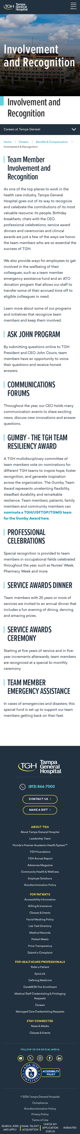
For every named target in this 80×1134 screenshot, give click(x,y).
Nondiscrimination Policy (40, 885)
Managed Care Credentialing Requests (40, 1011)
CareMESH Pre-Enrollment (40, 987)
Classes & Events (40, 913)
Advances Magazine (40, 865)
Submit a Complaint (40, 952)
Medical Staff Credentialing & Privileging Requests (40, 996)
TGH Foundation (40, 852)
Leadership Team (40, 838)
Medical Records (40, 933)
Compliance (40, 1103)
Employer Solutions (40, 878)
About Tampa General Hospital (40, 832)
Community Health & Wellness (40, 872)
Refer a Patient (40, 967)
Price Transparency (40, 946)
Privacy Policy (40, 1114)
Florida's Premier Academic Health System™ (40, 845)
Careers (40, 1005)
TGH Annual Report (40, 858)
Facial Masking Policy (40, 919)
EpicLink (40, 974)
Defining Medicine (40, 980)
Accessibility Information (40, 899)
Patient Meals (40, 939)
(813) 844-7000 (41, 787)
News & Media (40, 1026)
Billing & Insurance (40, 906)
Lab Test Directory (40, 926)
